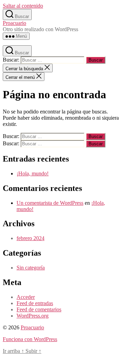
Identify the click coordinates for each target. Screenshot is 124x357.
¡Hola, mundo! (33, 173)
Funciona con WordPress (30, 339)
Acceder (26, 297)
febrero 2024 (30, 238)
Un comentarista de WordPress (50, 203)
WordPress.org (33, 316)
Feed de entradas (35, 303)
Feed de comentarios (39, 309)
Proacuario (14, 23)
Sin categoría (31, 268)
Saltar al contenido (23, 6)
